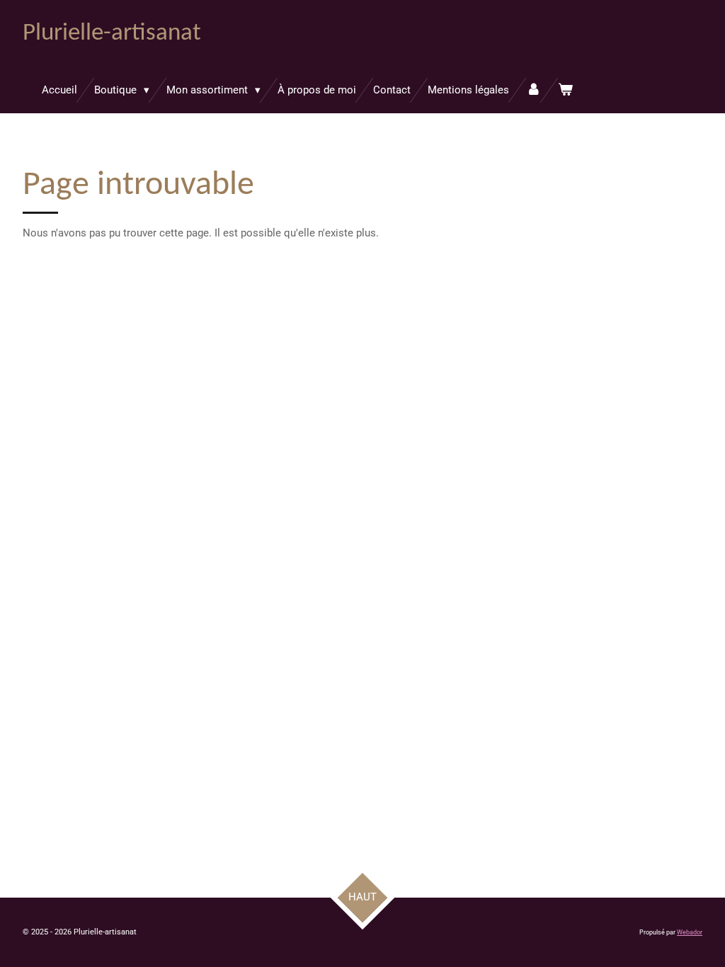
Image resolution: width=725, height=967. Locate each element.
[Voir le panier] (565, 90)
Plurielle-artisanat (112, 33)
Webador (689, 932)
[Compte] (533, 90)
